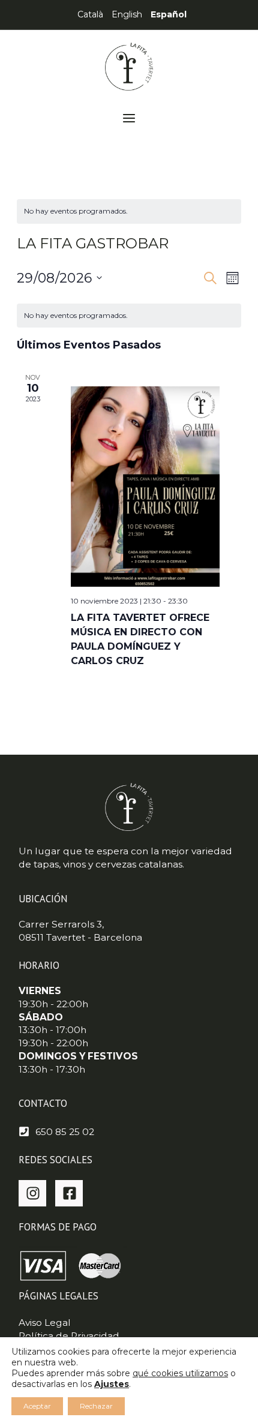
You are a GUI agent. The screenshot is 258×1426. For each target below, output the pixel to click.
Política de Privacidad (69, 1335)
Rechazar (96, 1405)
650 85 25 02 (64, 1131)
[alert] (129, 211)
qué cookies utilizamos (180, 1373)
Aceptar (37, 1405)
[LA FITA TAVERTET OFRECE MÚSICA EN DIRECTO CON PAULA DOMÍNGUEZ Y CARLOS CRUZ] (145, 486)
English (127, 14)
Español (169, 14)
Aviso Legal (45, 1322)
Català (90, 14)
